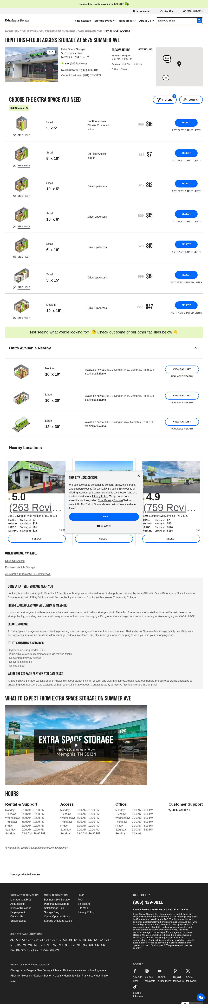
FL (59, 939)
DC (54, 939)
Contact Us (16, 916)
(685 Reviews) (78, 63)
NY (79, 945)
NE (49, 945)
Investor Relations (20, 908)
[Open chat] (201, 997)
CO (36, 939)
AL (12, 939)
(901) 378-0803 (92, 75)
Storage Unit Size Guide (58, 920)
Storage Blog (51, 912)
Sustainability (18, 920)
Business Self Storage (57, 899)
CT (41, 939)
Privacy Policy (86, 912)
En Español (84, 903)
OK (97, 945)
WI (57, 950)
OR (103, 945)
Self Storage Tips (54, 908)
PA (12, 950)
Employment (17, 912)
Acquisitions (17, 903)
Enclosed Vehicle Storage (20, 567)
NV (55, 945)
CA (29, 939)
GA (65, 939)
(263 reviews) (37, 507)
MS (36, 945)
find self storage (29, 31)
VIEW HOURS (145, 49)
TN (29, 950)
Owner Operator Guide (57, 916)
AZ (23, 939)
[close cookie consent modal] (138, 475)
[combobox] (180, 20)
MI (24, 945)
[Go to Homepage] (14, 21)
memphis (69, 31)
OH (91, 945)
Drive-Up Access (15, 561)
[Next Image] (54, 63)
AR (18, 939)
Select (186, 122)
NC (85, 945)
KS (90, 939)
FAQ (80, 899)
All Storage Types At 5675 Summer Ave (28, 574)
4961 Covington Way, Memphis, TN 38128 (129, 422)
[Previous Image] (9, 63)
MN (30, 945)
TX (34, 950)
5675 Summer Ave (90, 31)
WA (52, 950)
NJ (66, 945)
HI (70, 939)
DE (47, 939)
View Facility (182, 369)
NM (73, 945)
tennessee (53, 31)
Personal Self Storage (56, 903)
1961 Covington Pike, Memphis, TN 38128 (129, 369)
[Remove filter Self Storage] (27, 108)
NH (61, 945)
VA (46, 950)
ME (107, 939)
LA (101, 939)
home (9, 31)
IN (84, 939)
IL (80, 939)
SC (23, 950)
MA (19, 945)
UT (40, 950)
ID (75, 939)
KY (96, 939)
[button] (104, 352)
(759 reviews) (171, 507)
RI (17, 950)
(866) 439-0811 (181, 810)
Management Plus (20, 899)
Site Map (83, 908)
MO (42, 945)
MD (12, 945)
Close (104, 516)
